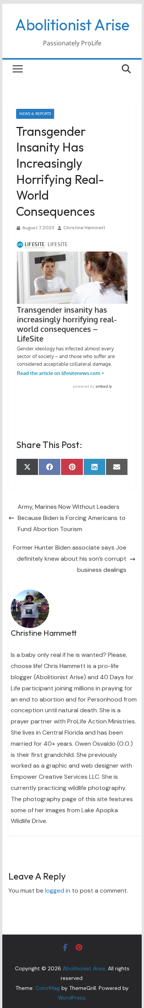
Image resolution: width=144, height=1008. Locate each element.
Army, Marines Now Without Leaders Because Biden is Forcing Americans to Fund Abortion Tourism (72, 518)
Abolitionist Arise (72, 24)
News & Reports (35, 113)
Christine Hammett (84, 228)
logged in (57, 890)
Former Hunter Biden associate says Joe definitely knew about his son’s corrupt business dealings (69, 558)
